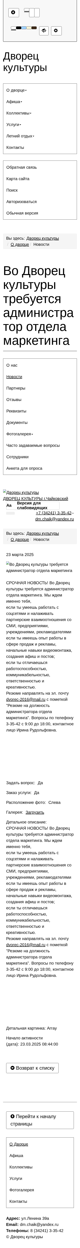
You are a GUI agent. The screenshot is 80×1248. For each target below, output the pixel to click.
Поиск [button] (12, 190)
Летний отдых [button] (19, 136)
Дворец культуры (42, 238)
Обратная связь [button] (21, 167)
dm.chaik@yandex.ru (54, 519)
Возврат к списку (34, 1068)
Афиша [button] (13, 101)
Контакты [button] (15, 147)
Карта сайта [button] (17, 178)
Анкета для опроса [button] (24, 468)
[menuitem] (40, 90)
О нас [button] (11, 365)
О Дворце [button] (18, 1144)
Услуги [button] (12, 124)
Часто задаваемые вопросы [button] (33, 445)
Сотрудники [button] (17, 457)
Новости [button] (14, 376)
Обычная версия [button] (22, 213)
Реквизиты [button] (16, 411)
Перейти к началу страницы (33, 1120)
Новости (41, 244)
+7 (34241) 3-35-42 (53, 513)
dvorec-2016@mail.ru (25, 699)
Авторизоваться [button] (21, 201)
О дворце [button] (15, 90)
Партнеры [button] (15, 388)
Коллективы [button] (17, 113)
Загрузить (35, 812)
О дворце (20, 244)
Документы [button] (16, 422)
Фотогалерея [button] (18, 434)
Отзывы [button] (13, 399)
